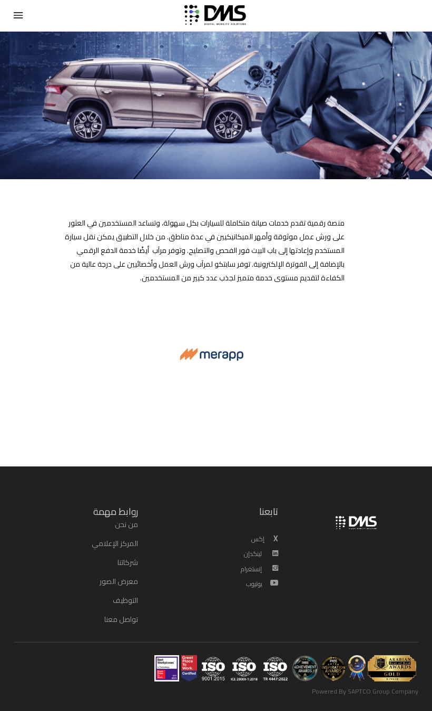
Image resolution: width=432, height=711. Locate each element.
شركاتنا (127, 562)
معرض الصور (119, 581)
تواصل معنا (121, 619)
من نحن (126, 524)
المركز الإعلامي (115, 543)
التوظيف (125, 600)
